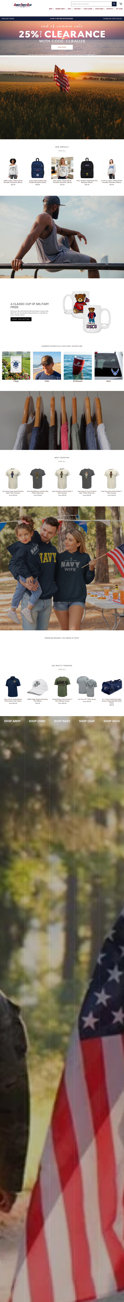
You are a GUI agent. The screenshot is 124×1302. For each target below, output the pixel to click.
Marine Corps (60, 9)
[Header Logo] (23, 5)
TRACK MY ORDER (7, 19)
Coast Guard (88, 9)
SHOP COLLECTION (21, 319)
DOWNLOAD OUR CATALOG (112, 19)
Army (51, 9)
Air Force (77, 9)
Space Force (99, 9)
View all (62, 150)
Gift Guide (119, 9)
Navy (69, 9)
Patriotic (109, 9)
